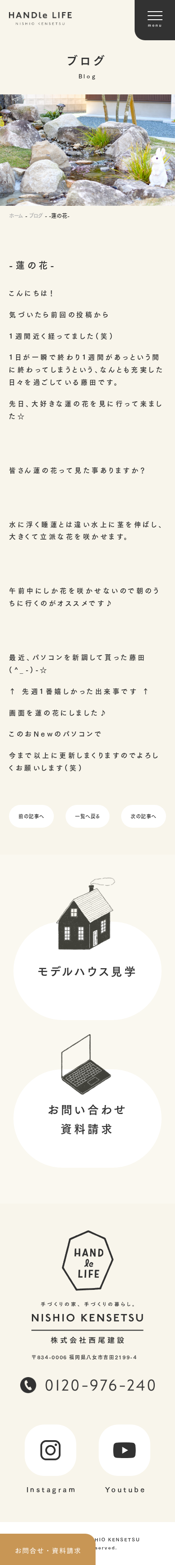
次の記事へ (144, 816)
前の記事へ (31, 816)
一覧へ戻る (87, 816)
